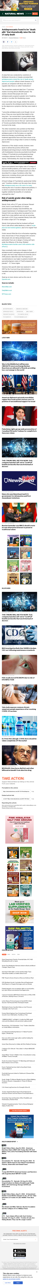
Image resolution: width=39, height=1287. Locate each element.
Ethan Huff (11, 395)
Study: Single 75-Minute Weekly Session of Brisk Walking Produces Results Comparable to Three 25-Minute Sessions (18, 1081)
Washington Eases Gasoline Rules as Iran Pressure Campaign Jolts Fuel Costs (17, 1007)
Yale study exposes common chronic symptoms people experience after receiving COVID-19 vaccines (19, 709)
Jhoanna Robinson (13, 38)
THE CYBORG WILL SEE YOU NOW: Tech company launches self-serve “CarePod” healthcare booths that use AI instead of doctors (17, 463)
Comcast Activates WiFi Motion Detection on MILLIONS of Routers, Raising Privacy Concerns (18, 995)
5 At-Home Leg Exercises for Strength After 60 (16, 1087)
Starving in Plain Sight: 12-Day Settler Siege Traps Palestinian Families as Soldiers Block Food (16, 972)
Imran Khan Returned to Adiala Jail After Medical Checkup (19, 1044)
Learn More (8, 1282)
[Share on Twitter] (12, 42)
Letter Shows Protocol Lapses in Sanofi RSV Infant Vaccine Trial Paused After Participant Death (17, 1001)
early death (11, 47)
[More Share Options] (16, 42)
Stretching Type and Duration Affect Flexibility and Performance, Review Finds (17, 1098)
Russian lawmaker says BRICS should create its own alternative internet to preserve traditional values (18, 527)
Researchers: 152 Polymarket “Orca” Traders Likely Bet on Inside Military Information (18, 1026)
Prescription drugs (19, 47)
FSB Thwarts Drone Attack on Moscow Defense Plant (18, 978)
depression (5, 47)
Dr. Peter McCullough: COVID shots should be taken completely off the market (19, 740)
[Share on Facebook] (8, 42)
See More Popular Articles (19, 1110)
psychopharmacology (14, 48)
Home (3, 26)
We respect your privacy (20, 1243)
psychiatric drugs (28, 47)
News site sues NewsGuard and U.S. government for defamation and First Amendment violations (16, 496)
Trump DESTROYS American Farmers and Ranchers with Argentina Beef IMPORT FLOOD (19, 1173)
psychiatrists (5, 48)
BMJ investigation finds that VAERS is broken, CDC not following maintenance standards (19, 649)
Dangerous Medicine (19, 45)
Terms (9, 1263)
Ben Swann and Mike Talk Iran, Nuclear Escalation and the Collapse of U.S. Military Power (18, 1207)
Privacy (5, 1263)
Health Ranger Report (9, 1141)
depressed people (29, 45)
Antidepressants (9, 45)
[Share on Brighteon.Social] (4, 42)
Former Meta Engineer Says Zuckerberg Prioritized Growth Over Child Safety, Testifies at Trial (17, 1014)
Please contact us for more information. (12, 808)
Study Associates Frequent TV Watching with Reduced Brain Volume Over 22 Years (18, 1061)
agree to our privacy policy (11, 1279)
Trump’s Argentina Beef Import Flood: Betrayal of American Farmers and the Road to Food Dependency (17, 1092)
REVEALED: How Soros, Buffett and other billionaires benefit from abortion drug (18, 769)
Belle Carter (11, 361)
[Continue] (35, 1239)
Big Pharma (9, 26)
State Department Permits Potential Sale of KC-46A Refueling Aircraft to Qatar (17, 960)
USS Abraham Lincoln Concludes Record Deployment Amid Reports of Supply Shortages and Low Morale (17, 983)
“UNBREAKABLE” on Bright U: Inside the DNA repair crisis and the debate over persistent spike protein (17, 1020)
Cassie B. (11, 426)
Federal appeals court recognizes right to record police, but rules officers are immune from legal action (18, 989)
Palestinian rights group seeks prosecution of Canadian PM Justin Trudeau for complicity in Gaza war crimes (19, 431)
